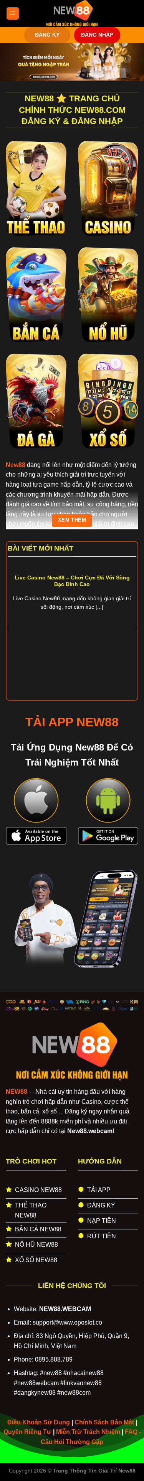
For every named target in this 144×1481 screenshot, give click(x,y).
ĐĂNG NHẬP (97, 35)
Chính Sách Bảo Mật (104, 1422)
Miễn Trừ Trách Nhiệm (88, 1432)
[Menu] (13, 13)
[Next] (135, 627)
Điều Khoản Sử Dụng (38, 1422)
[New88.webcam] (72, 13)
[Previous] (8, 627)
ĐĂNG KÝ (47, 35)
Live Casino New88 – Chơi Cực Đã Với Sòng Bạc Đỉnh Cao (72, 581)
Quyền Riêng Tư (27, 1432)
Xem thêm (72, 520)
